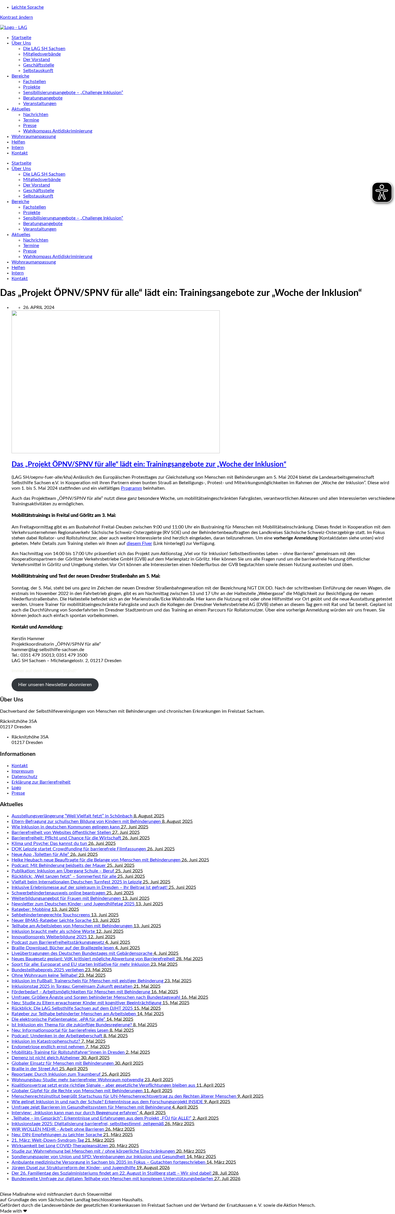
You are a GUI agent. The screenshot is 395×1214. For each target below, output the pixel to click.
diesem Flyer (139, 543)
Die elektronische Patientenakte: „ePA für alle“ (59, 1019)
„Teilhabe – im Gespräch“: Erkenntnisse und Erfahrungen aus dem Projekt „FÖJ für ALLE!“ (102, 1118)
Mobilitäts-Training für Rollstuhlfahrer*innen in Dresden (69, 1052)
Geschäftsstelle (38, 65)
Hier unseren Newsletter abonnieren (55, 684)
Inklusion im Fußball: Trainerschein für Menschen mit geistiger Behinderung (88, 981)
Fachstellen (34, 81)
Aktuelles (21, 109)
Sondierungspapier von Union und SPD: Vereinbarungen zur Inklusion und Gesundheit (99, 1156)
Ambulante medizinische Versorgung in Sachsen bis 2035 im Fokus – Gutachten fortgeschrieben (109, 1162)
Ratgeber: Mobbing (31, 909)
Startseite (21, 37)
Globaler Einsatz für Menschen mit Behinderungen (63, 1063)
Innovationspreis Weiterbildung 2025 (50, 937)
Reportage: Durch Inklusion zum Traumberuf (57, 1074)
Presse (29, 125)
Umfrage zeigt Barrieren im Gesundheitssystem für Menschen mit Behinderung (92, 1107)
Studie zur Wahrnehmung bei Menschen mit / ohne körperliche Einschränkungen (94, 1151)
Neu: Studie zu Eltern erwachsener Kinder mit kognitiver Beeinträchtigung (87, 1003)
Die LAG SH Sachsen (44, 48)
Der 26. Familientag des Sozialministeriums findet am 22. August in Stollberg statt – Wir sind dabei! (112, 1173)
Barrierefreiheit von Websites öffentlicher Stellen (62, 832)
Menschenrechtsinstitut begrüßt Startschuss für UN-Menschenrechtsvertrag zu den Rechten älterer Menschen (124, 1096)
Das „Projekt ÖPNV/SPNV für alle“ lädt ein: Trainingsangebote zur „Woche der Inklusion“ (149, 464)
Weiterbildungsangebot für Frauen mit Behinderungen (67, 898)
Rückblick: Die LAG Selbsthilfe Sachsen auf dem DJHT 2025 (73, 1008)
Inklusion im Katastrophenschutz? (46, 1041)
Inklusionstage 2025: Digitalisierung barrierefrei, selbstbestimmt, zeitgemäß (88, 1123)
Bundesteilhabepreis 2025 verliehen (48, 970)
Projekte (31, 87)
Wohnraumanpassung (34, 136)
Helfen (18, 142)
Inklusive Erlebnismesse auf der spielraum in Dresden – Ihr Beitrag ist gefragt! (90, 887)
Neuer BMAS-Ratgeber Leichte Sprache (52, 920)
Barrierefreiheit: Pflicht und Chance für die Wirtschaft (67, 838)
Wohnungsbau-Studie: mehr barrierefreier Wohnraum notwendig (78, 1079)
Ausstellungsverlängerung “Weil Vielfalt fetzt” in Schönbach (73, 816)
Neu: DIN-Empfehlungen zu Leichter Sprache (57, 1134)
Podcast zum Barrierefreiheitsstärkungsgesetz (58, 942)
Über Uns (21, 43)
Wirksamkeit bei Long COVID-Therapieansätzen (60, 1145)
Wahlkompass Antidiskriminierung (57, 131)
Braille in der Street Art (35, 1068)
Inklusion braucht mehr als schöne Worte (54, 931)
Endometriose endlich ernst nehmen (49, 1046)
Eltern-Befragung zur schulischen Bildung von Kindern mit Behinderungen (87, 821)
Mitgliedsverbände (42, 54)
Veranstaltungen (39, 103)
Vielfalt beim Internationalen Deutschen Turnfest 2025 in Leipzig (77, 882)
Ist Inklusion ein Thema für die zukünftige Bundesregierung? (72, 1025)
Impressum (23, 771)
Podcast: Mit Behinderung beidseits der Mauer (59, 865)
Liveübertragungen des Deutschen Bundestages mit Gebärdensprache (83, 953)
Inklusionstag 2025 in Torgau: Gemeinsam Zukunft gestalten (73, 986)
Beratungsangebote (42, 98)
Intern (18, 147)
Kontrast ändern (16, 17)
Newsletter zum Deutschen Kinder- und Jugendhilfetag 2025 (74, 904)
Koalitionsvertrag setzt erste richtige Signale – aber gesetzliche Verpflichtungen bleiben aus (104, 1085)
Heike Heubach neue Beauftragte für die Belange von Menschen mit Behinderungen (97, 860)
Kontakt (20, 153)
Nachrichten (35, 114)
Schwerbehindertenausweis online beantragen (59, 893)
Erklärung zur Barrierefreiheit (41, 782)
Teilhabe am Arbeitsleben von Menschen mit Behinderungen (73, 926)
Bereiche (20, 76)
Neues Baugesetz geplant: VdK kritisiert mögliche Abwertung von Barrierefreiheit (94, 959)
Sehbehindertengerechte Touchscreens (51, 915)
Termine (31, 120)
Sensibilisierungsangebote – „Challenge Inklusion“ (73, 92)
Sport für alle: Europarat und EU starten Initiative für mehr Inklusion (81, 964)
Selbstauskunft (38, 70)
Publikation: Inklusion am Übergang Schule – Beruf (63, 871)
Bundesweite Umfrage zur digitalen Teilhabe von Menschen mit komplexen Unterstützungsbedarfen (113, 1178)
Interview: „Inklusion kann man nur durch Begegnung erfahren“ (76, 1112)
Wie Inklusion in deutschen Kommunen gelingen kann (66, 827)
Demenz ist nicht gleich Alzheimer (46, 1057)
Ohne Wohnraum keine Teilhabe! (45, 975)
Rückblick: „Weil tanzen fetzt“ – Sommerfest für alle (64, 876)
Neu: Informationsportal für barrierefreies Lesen (61, 1030)
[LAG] (13, 27)
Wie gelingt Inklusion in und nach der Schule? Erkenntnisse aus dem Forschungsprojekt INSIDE (108, 1101)
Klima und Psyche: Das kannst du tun (50, 843)
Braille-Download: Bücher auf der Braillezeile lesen (63, 948)
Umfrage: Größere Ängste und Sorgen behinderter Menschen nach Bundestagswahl (96, 997)
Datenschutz (24, 776)
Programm (131, 488)
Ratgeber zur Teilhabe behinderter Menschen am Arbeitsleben (74, 1014)
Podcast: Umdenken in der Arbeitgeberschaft (58, 1036)
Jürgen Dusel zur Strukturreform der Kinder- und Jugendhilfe (74, 1167)
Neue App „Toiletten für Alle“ (41, 854)
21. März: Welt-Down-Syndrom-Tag (48, 1140)
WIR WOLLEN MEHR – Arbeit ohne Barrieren (58, 1129)
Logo (16, 787)
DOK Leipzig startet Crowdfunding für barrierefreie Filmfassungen (79, 849)
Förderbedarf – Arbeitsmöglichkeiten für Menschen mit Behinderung (81, 992)
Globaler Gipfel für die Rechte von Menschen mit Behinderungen (78, 1090)
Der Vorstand (36, 59)
